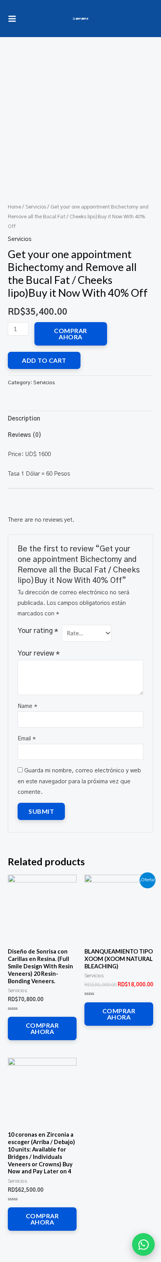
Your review (39, 653)
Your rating (38, 631)
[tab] (80, 419)
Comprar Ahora (70, 333)
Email (27, 739)
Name (28, 706)
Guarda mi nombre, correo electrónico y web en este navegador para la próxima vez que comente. (79, 781)
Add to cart (44, 360)
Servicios (35, 207)
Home (14, 207)
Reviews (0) (24, 435)
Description (24, 419)
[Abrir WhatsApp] (143, 1244)
